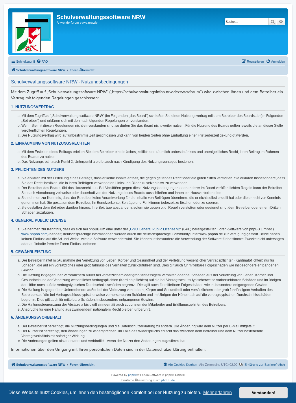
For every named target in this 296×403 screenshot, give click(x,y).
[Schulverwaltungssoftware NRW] (33, 32)
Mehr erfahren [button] (217, 392)
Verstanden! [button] (263, 392)
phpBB (132, 374)
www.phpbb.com (34, 234)
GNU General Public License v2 (155, 229)
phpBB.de (168, 380)
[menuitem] (42, 61)
